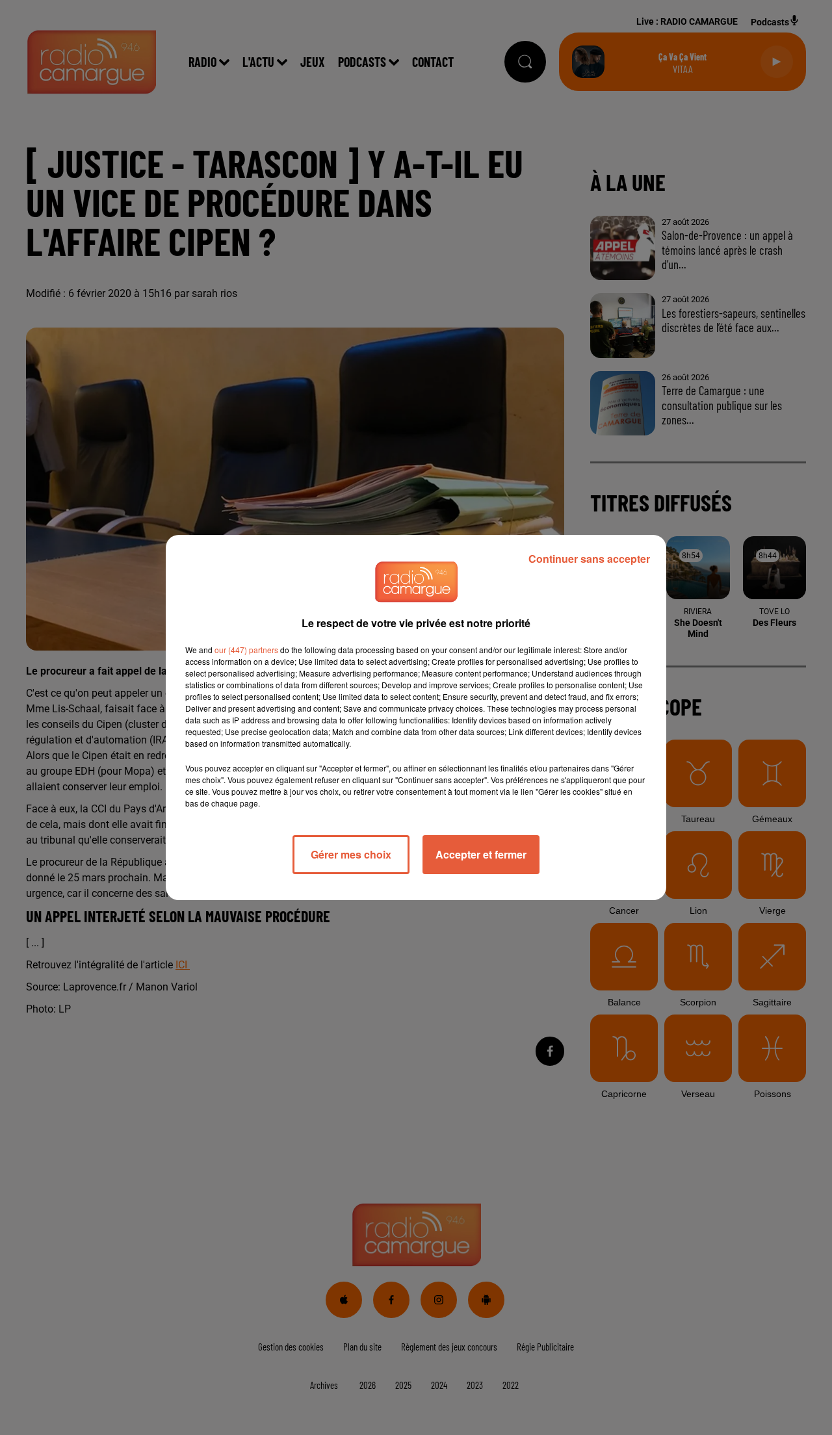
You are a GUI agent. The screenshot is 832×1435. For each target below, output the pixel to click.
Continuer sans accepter (589, 558)
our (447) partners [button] (246, 649)
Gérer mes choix (351, 854)
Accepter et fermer (481, 854)
